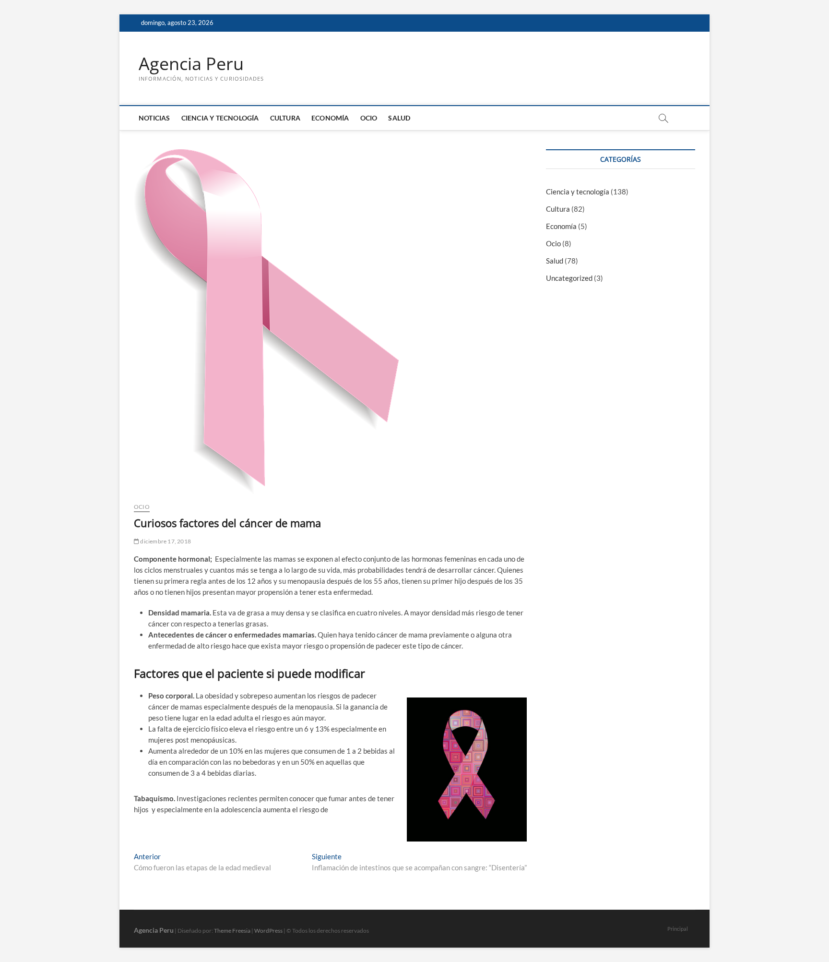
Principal (677, 929)
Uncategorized (569, 278)
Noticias (154, 118)
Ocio (369, 118)
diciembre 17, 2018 (165, 541)
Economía (330, 118)
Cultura (285, 118)
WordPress (268, 930)
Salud (399, 118)
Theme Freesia (232, 930)
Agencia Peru (191, 63)
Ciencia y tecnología (220, 118)
